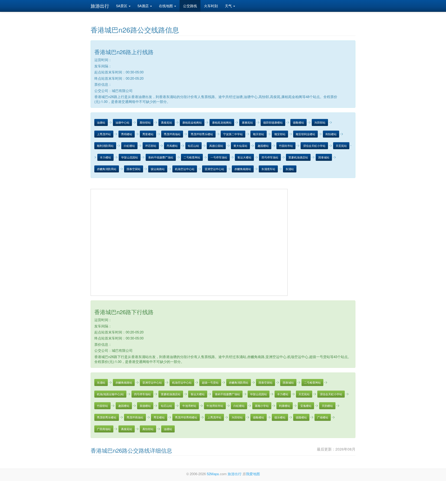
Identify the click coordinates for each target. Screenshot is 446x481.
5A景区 (122, 5)
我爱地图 (253, 473)
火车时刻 (211, 5)
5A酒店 (144, 5)
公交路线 (190, 5)
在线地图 (166, 5)
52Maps (213, 473)
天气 (229, 5)
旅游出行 (100, 5)
